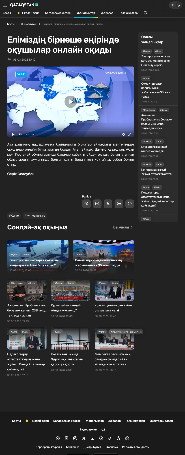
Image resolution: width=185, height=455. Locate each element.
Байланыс (72, 447)
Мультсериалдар (161, 421)
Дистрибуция (92, 447)
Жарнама (111, 447)
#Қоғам (14, 215)
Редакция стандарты (135, 447)
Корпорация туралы (49, 447)
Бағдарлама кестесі (58, 13)
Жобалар (107, 13)
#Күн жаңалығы (35, 215)
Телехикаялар (128, 13)
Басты (7, 13)
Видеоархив (88, 429)
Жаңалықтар (86, 13)
